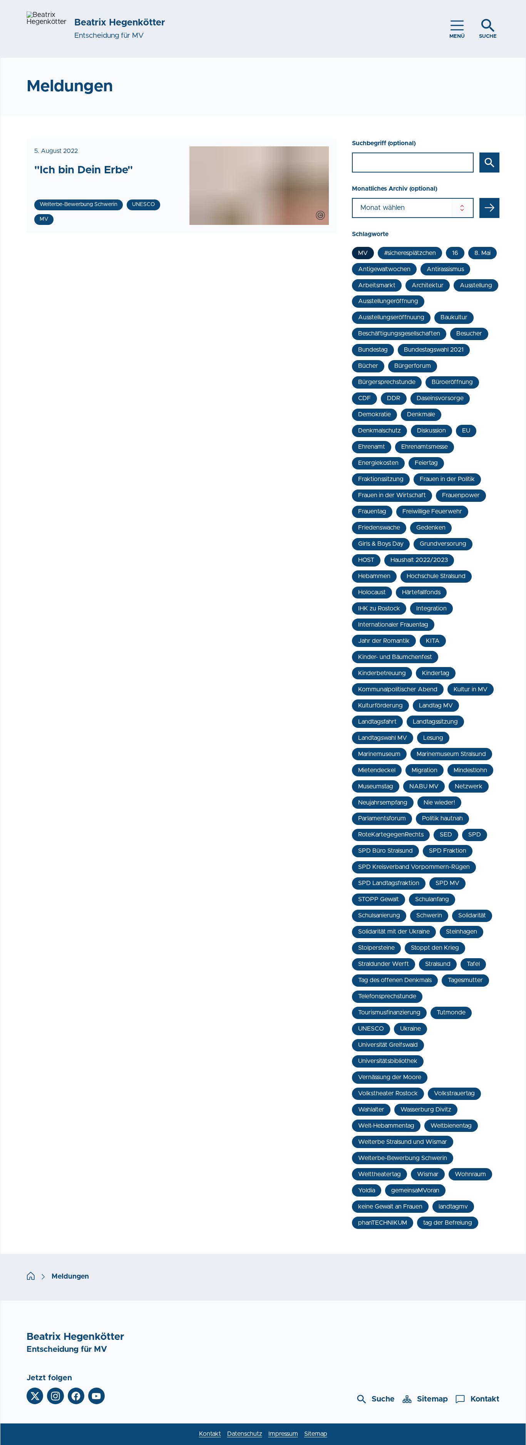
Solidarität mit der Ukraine (394, 932)
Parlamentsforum (382, 818)
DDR (393, 398)
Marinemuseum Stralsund (451, 754)
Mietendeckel (376, 770)
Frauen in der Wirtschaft (392, 495)
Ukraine (410, 1029)
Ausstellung (476, 285)
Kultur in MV (470, 689)
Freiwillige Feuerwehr (432, 511)
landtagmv (453, 1207)
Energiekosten (378, 463)
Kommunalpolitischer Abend (397, 689)
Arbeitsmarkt (376, 285)
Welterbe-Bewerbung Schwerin (402, 1158)
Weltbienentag (451, 1126)
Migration (424, 770)
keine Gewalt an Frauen (390, 1207)
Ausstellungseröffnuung (391, 317)
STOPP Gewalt (378, 899)
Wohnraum (470, 1174)
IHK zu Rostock (379, 608)
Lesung (433, 738)
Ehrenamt (371, 447)
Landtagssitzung (435, 722)
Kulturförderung (380, 705)
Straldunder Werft (383, 964)
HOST (366, 560)
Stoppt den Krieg (435, 948)
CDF (364, 398)
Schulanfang (432, 899)
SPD (474, 834)
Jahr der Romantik (384, 641)
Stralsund (438, 964)
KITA (433, 641)
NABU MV (424, 786)
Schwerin (429, 915)
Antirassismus (445, 269)
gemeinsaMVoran (415, 1190)
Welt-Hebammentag (386, 1126)
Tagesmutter (465, 980)
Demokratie (374, 414)
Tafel (473, 964)
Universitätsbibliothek (387, 1061)
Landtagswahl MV (382, 738)
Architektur (428, 285)
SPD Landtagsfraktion (388, 883)
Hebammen (374, 576)
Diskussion (431, 430)
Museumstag (375, 786)
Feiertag (426, 463)
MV (363, 253)
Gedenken (431, 528)
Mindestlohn (470, 770)
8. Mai (482, 253)
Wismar (428, 1174)
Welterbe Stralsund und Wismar (402, 1142)
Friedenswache (379, 528)
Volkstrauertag (454, 1093)
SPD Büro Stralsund (385, 851)
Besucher (469, 333)
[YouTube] (96, 1396)
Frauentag (372, 511)
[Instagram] (55, 1396)
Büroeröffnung (452, 382)
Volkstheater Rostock (388, 1093)
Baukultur (454, 317)
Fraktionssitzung (381, 479)
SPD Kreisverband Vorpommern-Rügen (414, 867)
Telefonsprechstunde (387, 996)
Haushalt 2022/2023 (419, 560)
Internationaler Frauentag (393, 625)
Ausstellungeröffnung (388, 301)
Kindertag (435, 673)
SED (446, 834)
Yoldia (366, 1190)
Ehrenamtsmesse (424, 447)
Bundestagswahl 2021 (434, 350)
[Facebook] (76, 1396)
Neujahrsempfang (382, 803)
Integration (431, 608)
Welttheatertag (379, 1174)
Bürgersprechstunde (386, 382)
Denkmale (421, 414)
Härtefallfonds (421, 592)
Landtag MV (436, 705)
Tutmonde (451, 1012)
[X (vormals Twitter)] (35, 1396)
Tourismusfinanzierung (389, 1012)
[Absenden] (489, 208)
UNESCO (371, 1029)
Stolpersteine (376, 948)
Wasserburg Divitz (425, 1109)
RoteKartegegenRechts (391, 834)
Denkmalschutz (379, 430)
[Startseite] (31, 1277)
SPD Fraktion (447, 851)
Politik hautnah (442, 818)
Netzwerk (468, 786)
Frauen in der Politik (447, 479)
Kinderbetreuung (382, 673)
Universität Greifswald (388, 1045)
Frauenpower (461, 495)
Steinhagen (461, 932)
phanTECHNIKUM (382, 1223)
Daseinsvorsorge (440, 398)
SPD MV (447, 883)
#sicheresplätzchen (410, 253)
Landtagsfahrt (377, 722)
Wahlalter (371, 1109)
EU (466, 430)
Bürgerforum (412, 366)
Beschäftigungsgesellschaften (399, 333)
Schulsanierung (379, 915)
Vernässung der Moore (389, 1077)
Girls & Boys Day (381, 544)
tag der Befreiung (447, 1223)
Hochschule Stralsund (436, 576)
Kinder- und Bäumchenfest (395, 657)
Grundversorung (443, 544)
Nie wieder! (439, 803)
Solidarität (472, 915)
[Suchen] (489, 163)
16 (455, 253)
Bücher (368, 366)
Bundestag (373, 350)
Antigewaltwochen (384, 269)
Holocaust (372, 592)
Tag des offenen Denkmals (395, 980)
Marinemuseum (379, 754)
